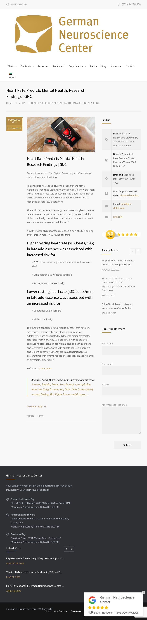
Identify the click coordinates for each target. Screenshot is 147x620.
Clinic (10, 66)
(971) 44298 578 (131, 4)
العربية (12, 77)
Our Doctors (27, 66)
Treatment (58, 66)
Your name (107, 343)
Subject (105, 384)
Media (93, 66)
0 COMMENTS (14, 128)
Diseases (43, 66)
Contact (130, 66)
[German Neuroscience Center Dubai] (73, 34)
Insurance (116, 66)
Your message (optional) (114, 404)
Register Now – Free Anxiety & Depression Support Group (35, 558)
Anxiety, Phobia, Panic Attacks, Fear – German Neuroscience (62, 379)
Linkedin (117, 216)
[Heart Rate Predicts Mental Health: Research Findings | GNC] (61, 134)
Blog (103, 66)
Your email (107, 364)
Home (9, 102)
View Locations (19, 4)
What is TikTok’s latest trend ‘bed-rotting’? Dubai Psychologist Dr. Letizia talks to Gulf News (35, 572)
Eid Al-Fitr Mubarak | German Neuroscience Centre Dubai (35, 585)
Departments (76, 66)
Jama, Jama (45, 368)
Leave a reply (34, 406)
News (40, 415)
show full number (129, 195)
